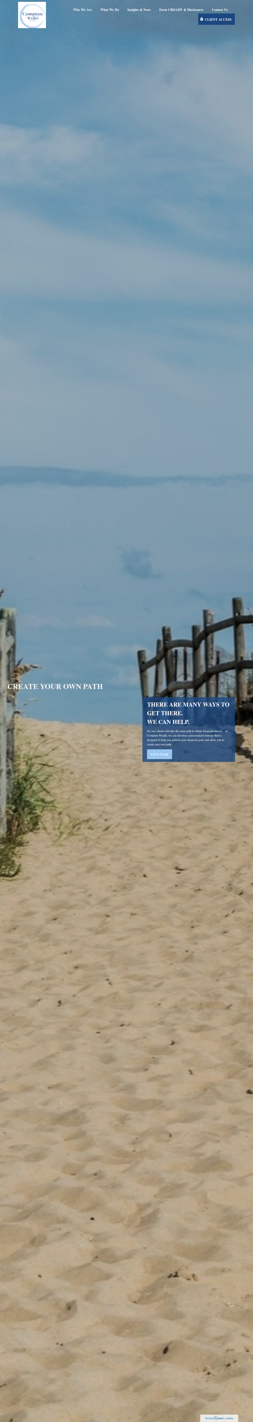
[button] (82, 9)
